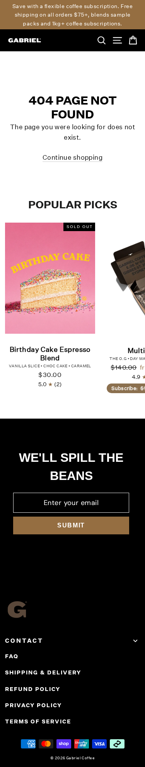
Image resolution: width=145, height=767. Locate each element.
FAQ (12, 656)
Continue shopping (72, 157)
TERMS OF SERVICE (38, 721)
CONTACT (24, 640)
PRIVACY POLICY (33, 705)
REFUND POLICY (32, 689)
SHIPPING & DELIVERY (43, 672)
